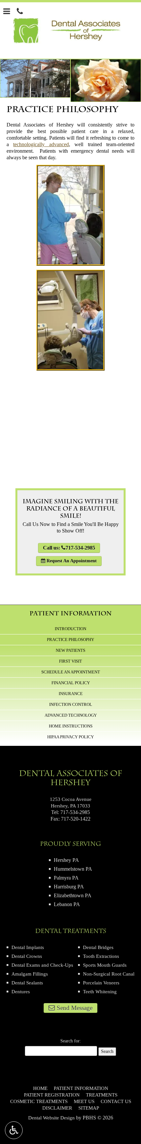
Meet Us (84, 1101)
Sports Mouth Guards (105, 965)
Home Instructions (70, 726)
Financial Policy (70, 682)
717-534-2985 (75, 812)
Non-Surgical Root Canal (108, 974)
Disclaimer (57, 1108)
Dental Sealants (27, 982)
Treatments (101, 1094)
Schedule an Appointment (70, 671)
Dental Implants (27, 947)
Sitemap (88, 1108)
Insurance (71, 693)
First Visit (70, 661)
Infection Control (70, 704)
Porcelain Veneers (101, 982)
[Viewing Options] (14, 1130)
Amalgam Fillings (29, 974)
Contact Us (116, 1101)
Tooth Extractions (101, 956)
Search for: (70, 1040)
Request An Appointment (71, 560)
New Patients (70, 650)
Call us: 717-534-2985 (69, 548)
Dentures (20, 991)
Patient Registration (52, 1094)
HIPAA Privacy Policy (70, 736)
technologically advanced (41, 144)
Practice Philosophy (70, 639)
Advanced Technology (71, 715)
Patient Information (71, 613)
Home (40, 1088)
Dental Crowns (26, 956)
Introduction (70, 628)
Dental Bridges (98, 947)
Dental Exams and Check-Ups (42, 965)
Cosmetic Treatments (39, 1101)
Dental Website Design (51, 1117)
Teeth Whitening (100, 991)
